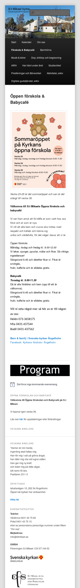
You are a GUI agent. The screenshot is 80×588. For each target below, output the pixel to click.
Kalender (26, 42)
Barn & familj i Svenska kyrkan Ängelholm (35, 338)
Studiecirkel (55, 65)
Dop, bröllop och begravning (46, 57)
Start (13, 42)
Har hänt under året (32, 65)
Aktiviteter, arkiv (55, 73)
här (21, 419)
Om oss (41, 42)
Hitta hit (14, 499)
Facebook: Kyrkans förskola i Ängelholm (33, 342)
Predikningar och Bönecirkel (26, 73)
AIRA (14, 65)
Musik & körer (18, 57)
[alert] (40, 384)
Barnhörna (45, 49)
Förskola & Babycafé (23, 50)
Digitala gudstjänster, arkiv (25, 80)
